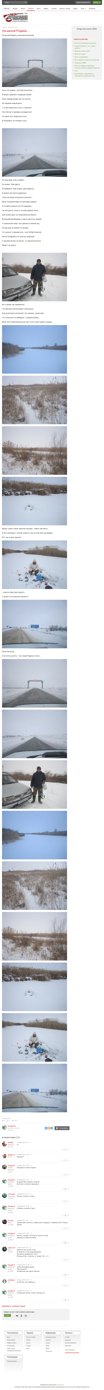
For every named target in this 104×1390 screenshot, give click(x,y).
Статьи (53, 9)
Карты (75, 9)
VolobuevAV (12, 1280)
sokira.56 (11, 1248)
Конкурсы (68, 1345)
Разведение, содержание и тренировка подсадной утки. (85, 75)
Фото (39, 9)
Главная (6, 9)
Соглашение (11, 1345)
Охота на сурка (80, 54)
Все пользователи (70, 1342)
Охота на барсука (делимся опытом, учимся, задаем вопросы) (87, 67)
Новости (48, 1340)
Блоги (23, 9)
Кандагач (12, 1126)
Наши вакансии (70, 1349)
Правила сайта (11, 1342)
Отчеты (31, 9)
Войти (96, 2)
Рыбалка (92, 9)
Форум (15, 9)
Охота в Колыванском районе (85, 43)
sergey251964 (13, 1165)
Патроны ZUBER (80, 63)
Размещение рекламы (72, 1352)
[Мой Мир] (51, 1128)
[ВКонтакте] (46, 1128)
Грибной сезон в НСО (82, 51)
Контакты (68, 1340)
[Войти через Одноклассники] (21, 1316)
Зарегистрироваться (83, 2)
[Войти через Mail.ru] (26, 1316)
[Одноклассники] (49, 1128)
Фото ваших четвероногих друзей (87, 60)
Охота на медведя (81, 57)
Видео (46, 9)
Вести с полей (65, 9)
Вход (8, 1337)
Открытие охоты (51, 1337)
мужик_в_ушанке (15, 1155)
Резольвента (60, 1385)
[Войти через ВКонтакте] (17, 1316)
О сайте (67, 1337)
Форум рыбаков (12, 1361)
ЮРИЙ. (11, 1143)
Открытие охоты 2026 (87, 29)
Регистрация (11, 1340)
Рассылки (49, 1351)
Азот (76, 71)
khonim (11, 1220)
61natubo (11, 1194)
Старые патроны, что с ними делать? (85, 47)
